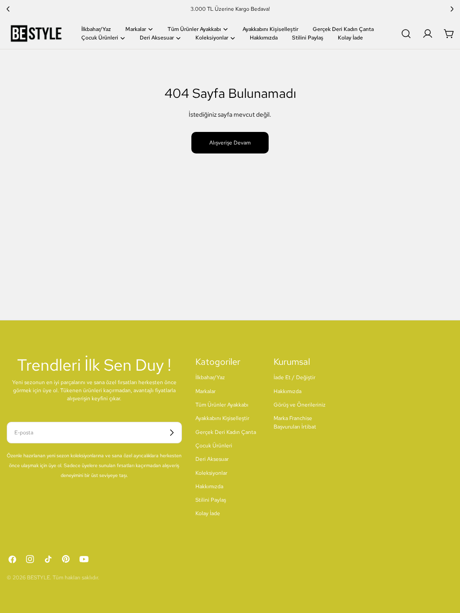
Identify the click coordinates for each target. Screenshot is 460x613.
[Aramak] (406, 34)
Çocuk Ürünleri (213, 445)
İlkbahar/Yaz (210, 377)
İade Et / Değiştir (294, 377)
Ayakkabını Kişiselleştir (222, 418)
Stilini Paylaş (210, 500)
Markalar (205, 391)
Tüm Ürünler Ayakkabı (221, 404)
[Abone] (171, 432)
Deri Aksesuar (212, 459)
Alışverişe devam (230, 142)
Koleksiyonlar (211, 473)
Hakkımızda (209, 486)
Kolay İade (207, 513)
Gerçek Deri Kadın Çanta (225, 432)
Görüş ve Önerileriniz (300, 404)
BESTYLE (38, 577)
